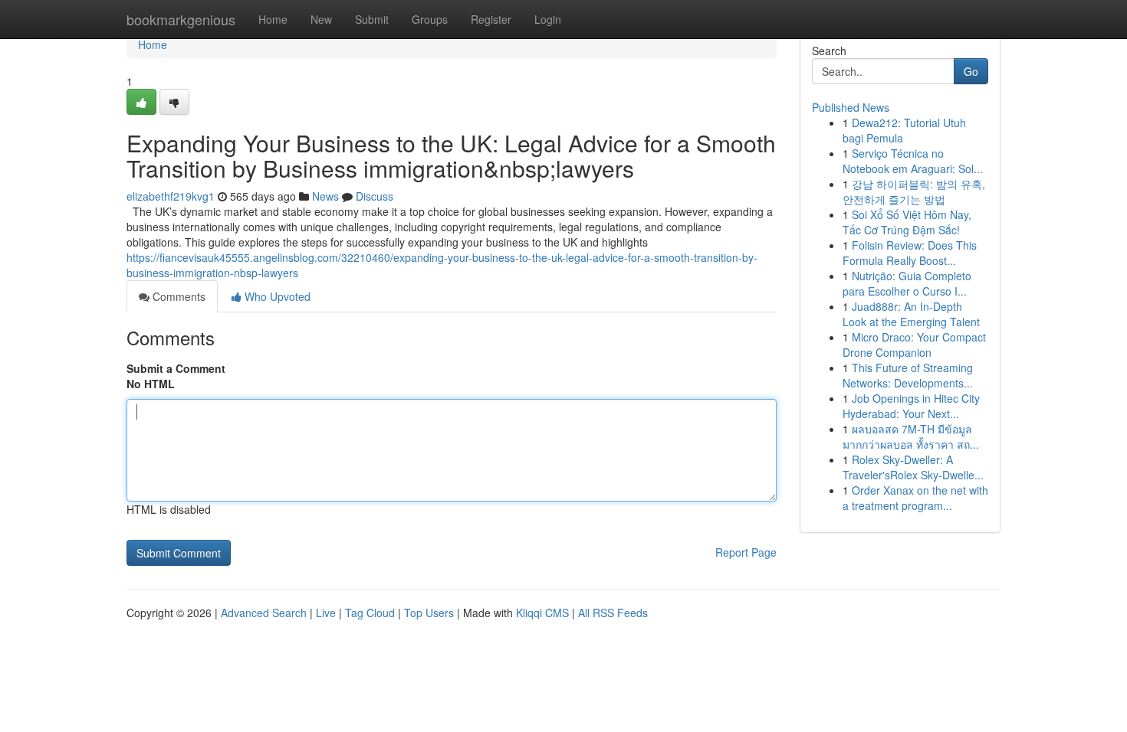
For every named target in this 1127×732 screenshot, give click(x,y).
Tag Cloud (370, 612)
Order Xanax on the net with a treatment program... (915, 497)
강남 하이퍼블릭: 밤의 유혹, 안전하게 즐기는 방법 (914, 191)
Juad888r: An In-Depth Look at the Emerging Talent (911, 314)
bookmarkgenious (181, 19)
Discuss (374, 196)
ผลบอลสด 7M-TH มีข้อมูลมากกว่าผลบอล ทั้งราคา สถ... (911, 436)
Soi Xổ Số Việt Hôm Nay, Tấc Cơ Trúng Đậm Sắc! (907, 222)
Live (326, 612)
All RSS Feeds (613, 612)
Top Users (429, 612)
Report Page (746, 552)
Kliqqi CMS (542, 612)
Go (971, 71)
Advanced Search (264, 612)
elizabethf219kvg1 (171, 196)
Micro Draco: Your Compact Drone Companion (914, 344)
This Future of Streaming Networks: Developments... (908, 375)
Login (547, 19)
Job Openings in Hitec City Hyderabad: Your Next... (911, 406)
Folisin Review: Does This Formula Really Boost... (910, 252)
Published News (850, 107)
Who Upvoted (276, 296)
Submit (372, 19)
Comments (177, 296)
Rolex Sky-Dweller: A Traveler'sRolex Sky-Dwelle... (913, 467)
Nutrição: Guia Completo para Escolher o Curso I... (907, 283)
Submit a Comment (176, 368)
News (325, 196)
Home (273, 19)
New (321, 19)
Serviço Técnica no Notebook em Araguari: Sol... (913, 160)
